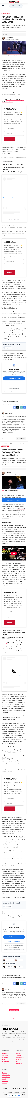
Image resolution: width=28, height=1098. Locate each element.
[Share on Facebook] (9, 1095)
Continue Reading (14, 1010)
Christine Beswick (10, 37)
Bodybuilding (5, 1019)
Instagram (19, 387)
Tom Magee (11, 731)
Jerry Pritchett (10, 887)
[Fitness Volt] (14, 2)
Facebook (14, 387)
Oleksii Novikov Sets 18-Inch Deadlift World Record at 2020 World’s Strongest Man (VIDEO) (13, 717)
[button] (3, 2)
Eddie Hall (10, 737)
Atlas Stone (7, 575)
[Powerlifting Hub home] (2, 5)
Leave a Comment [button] (22, 438)
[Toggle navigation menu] (25, 6)
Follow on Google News (14, 383)
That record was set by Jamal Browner (12, 92)
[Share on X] (12, 1095)
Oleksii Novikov (8, 508)
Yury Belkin (5, 60)
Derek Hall (9, 472)
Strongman (5, 446)
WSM (16, 535)
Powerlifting (5, 13)
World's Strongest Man (19, 977)
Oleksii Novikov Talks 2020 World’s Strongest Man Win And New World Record (14, 632)
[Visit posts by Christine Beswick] (3, 413)
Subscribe (9, 139)
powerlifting (10, 401)
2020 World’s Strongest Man (13, 975)
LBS (13, 5)
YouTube (17, 388)
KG (19, 5)
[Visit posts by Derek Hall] (3, 989)
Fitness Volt (5, 577)
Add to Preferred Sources (14, 378)
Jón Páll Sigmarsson (7, 758)
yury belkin (15, 401)
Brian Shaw (17, 883)
